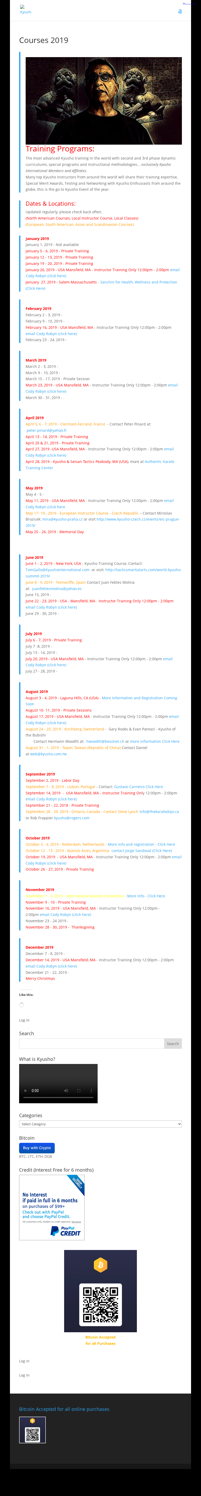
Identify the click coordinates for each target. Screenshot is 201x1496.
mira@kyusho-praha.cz (62, 519)
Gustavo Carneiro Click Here (138, 786)
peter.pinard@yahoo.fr (47, 430)
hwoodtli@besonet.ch (105, 741)
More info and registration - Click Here (141, 844)
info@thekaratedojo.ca (159, 811)
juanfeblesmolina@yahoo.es (57, 588)
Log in (24, 1020)
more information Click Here (155, 741)
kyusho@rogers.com (72, 817)
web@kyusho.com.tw (48, 753)
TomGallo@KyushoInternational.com (58, 569)
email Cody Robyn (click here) (51, 333)
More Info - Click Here (146, 895)
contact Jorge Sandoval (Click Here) (141, 850)
